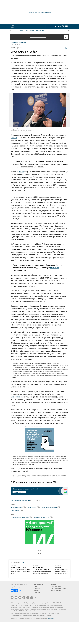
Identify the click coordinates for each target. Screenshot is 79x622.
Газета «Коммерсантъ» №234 (20, 500)
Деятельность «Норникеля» (18, 42)
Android (53, 584)
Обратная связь (56, 586)
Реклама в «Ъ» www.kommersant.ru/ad (39, 12)
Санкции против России (41, 517)
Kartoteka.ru (15, 397)
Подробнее (50, 618)
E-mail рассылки (56, 590)
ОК (66, 37)
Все (23, 562)
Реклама (36, 590)
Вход (59, 26)
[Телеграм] (12, 597)
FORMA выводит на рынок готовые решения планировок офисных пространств (64, 571)
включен (14, 138)
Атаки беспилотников (54, 31)
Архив (35, 586)
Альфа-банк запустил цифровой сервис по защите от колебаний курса (20, 571)
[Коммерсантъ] (12, 26)
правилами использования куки (38, 37)
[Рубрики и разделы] (66, 26)
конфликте (54, 267)
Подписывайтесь (19, 492)
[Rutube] (27, 597)
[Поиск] (63, 26)
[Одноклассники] (23, 597)
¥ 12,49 (32, 31)
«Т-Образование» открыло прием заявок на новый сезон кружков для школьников (42, 571)
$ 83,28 (21, 31)
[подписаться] (25, 507)
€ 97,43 (27, 31)
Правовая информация (58, 588)
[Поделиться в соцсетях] (66, 47)
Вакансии (37, 592)
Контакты (37, 588)
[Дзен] (19, 597)
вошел (21, 171)
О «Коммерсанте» (39, 584)
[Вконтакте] (16, 597)
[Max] (31, 597)
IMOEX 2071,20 (40, 31)
